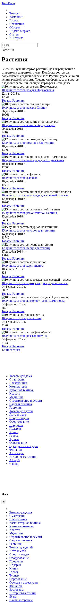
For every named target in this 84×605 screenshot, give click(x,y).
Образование (18, 442)
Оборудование (19, 421)
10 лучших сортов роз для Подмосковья (28, 90)
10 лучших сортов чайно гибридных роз (28, 125)
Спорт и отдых (19, 418)
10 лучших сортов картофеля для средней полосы (35, 283)
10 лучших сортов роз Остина (21, 318)
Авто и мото (17, 414)
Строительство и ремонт (25, 400)
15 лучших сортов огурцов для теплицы (28, 230)
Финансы (15, 449)
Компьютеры (18, 386)
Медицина (16, 397)
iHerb (12, 596)
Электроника (18, 383)
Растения (18, 100)
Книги (13, 432)
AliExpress (16, 38)
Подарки (15, 428)
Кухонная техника (21, 390)
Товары (14, 13)
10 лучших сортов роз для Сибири (24, 107)
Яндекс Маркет (19, 31)
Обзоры (14, 27)
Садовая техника (20, 404)
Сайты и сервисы (21, 600)
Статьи (14, 34)
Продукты (16, 425)
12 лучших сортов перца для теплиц (26, 248)
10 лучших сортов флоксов (20, 177)
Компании (16, 17)
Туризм (14, 439)
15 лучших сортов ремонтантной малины (29, 213)
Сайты (13, 463)
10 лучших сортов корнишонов (22, 265)
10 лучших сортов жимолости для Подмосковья (33, 300)
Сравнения (16, 24)
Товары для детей (21, 411)
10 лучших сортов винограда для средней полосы (35, 195)
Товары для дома (20, 376)
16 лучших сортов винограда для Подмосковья (33, 160)
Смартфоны (17, 379)
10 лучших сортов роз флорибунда (24, 335)
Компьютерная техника (25, 522)
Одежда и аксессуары (23, 446)
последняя (13, 349)
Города (14, 20)
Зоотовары (16, 453)
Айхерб (14, 460)
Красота (14, 393)
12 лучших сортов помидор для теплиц (28, 142)
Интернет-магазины (22, 456)
